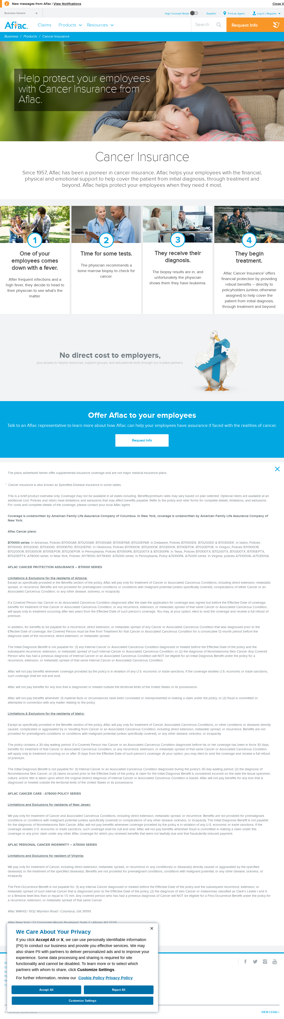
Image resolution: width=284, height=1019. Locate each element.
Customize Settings (82, 1000)
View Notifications (67, 4)
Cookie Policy (91, 978)
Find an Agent (236, 13)
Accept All (46, 989)
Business (11, 36)
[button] (267, 13)
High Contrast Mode (177, 13)
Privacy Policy (119, 978)
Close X (278, 4)
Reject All (118, 989)
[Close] (152, 928)
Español (211, 13)
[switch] (194, 13)
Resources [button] (97, 24)
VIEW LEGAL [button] (269, 1012)
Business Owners (15, 13)
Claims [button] (44, 24)
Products (30, 36)
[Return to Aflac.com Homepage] (17, 25)
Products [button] (67, 24)
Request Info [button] (245, 25)
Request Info (142, 440)
